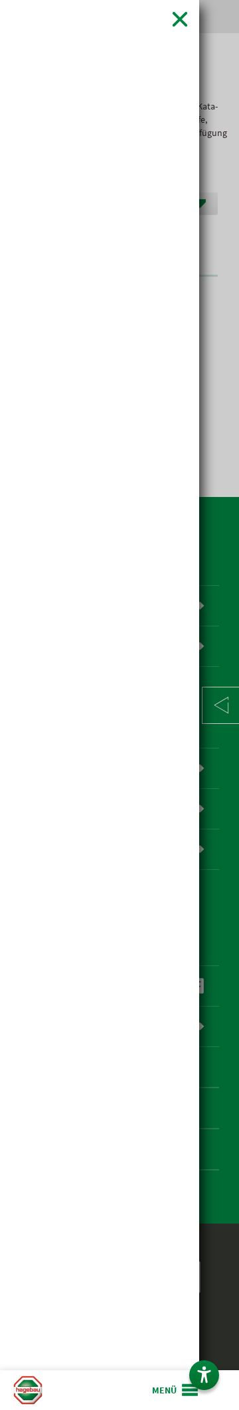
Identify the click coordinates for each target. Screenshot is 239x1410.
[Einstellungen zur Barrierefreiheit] (204, 1375)
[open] (176, 1390)
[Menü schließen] (180, 19)
